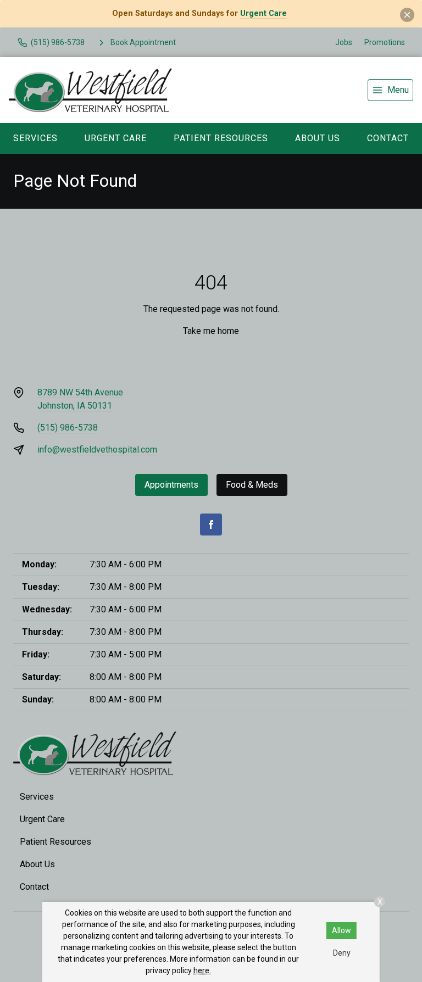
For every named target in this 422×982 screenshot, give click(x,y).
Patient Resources (221, 138)
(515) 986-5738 (67, 427)
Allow (341, 930)
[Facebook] (211, 524)
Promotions (384, 42)
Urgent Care (263, 13)
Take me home (211, 331)
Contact (388, 138)
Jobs (343, 42)
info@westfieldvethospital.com (97, 449)
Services (35, 138)
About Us (317, 138)
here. (202, 970)
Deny (342, 952)
